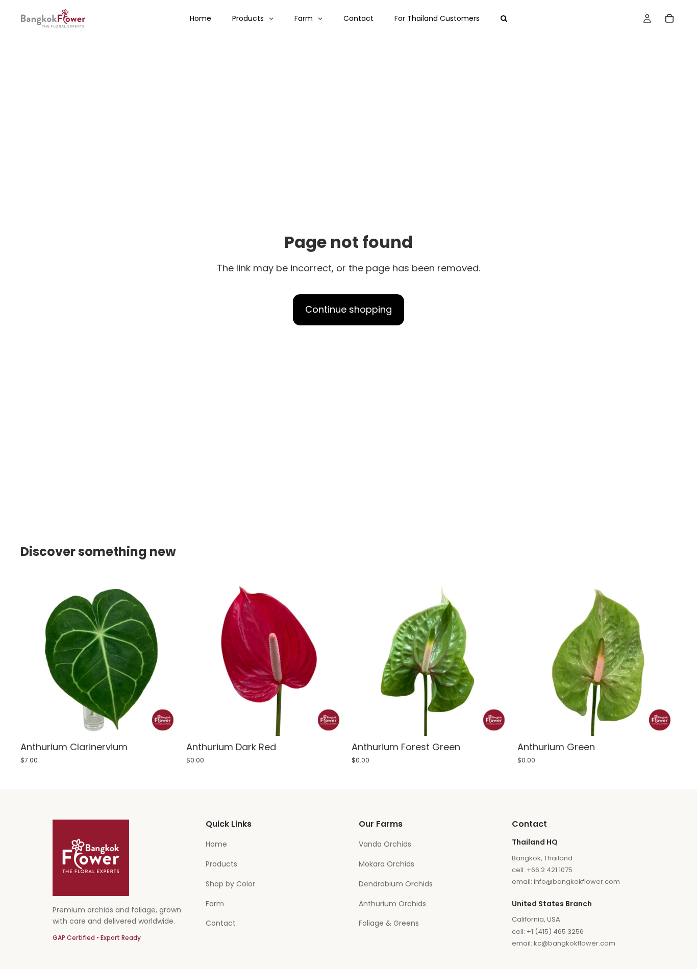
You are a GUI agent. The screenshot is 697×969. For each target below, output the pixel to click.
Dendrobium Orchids (396, 884)
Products (221, 864)
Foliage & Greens (389, 923)
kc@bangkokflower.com (574, 943)
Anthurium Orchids (392, 904)
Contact (221, 923)
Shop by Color (230, 884)
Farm (215, 904)
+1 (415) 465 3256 (555, 931)
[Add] (164, 720)
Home (216, 844)
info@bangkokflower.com (577, 881)
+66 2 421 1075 (549, 870)
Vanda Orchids (385, 844)
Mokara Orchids (386, 864)
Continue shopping (348, 309)
